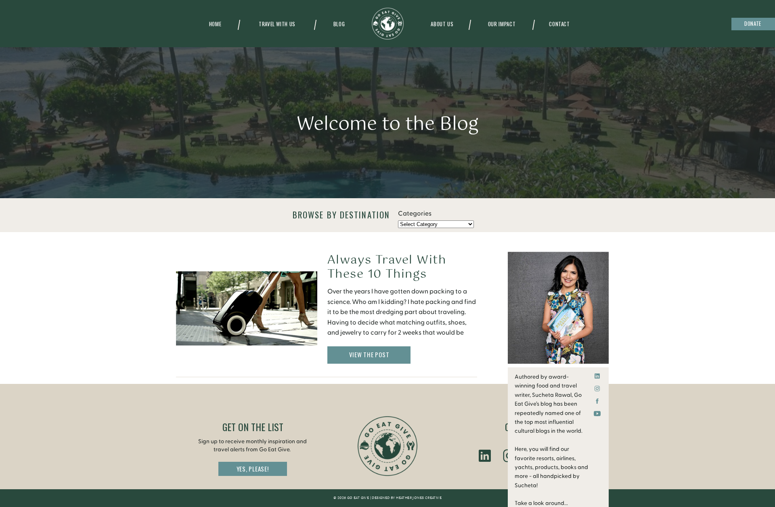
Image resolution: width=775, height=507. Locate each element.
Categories (414, 214)
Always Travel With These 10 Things (386, 267)
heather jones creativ (417, 498)
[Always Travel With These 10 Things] (246, 308)
